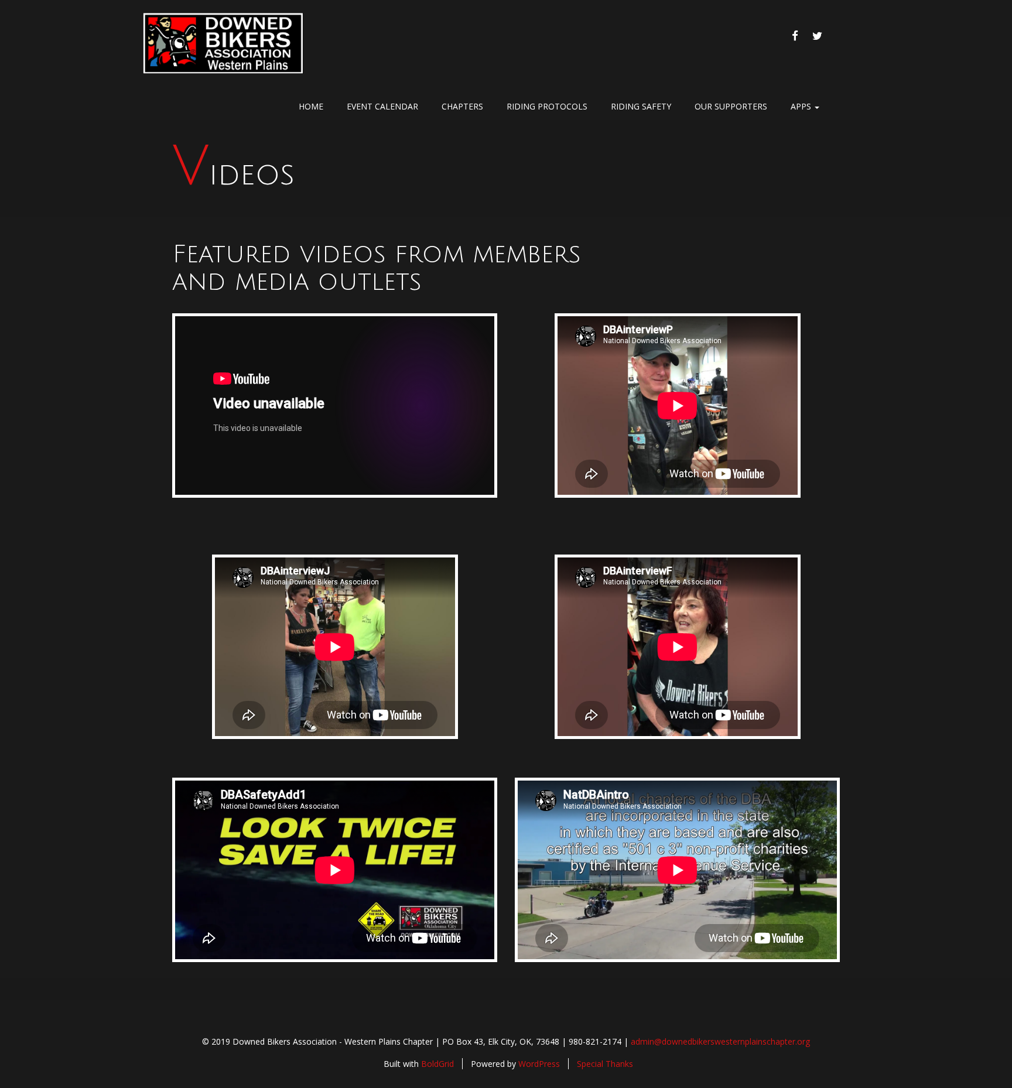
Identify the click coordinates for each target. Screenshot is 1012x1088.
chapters (462, 106)
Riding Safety (641, 106)
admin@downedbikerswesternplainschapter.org (720, 1041)
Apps (802, 106)
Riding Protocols (547, 106)
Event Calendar (382, 106)
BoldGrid (437, 1063)
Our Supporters (731, 106)
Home (311, 106)
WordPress (539, 1063)
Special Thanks (605, 1063)
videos (233, 174)
